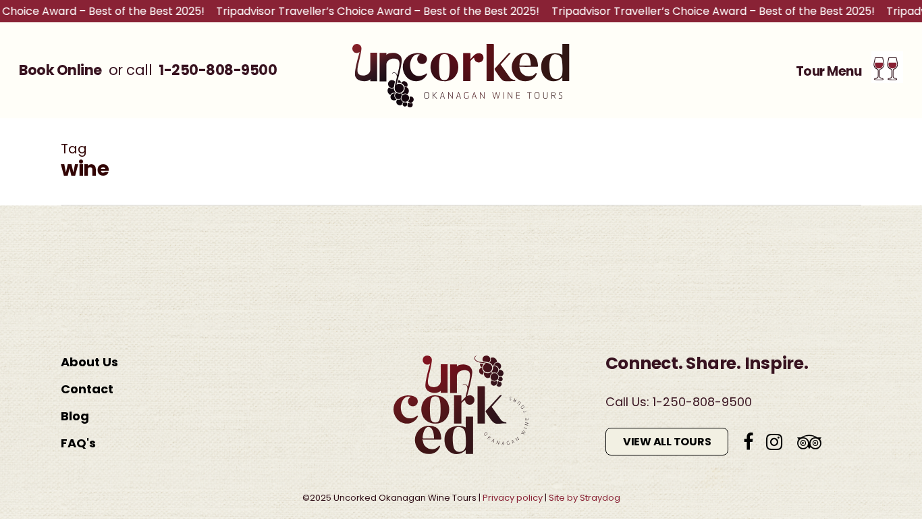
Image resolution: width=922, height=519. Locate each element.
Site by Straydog (584, 497)
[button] (850, 71)
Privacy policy (513, 497)
